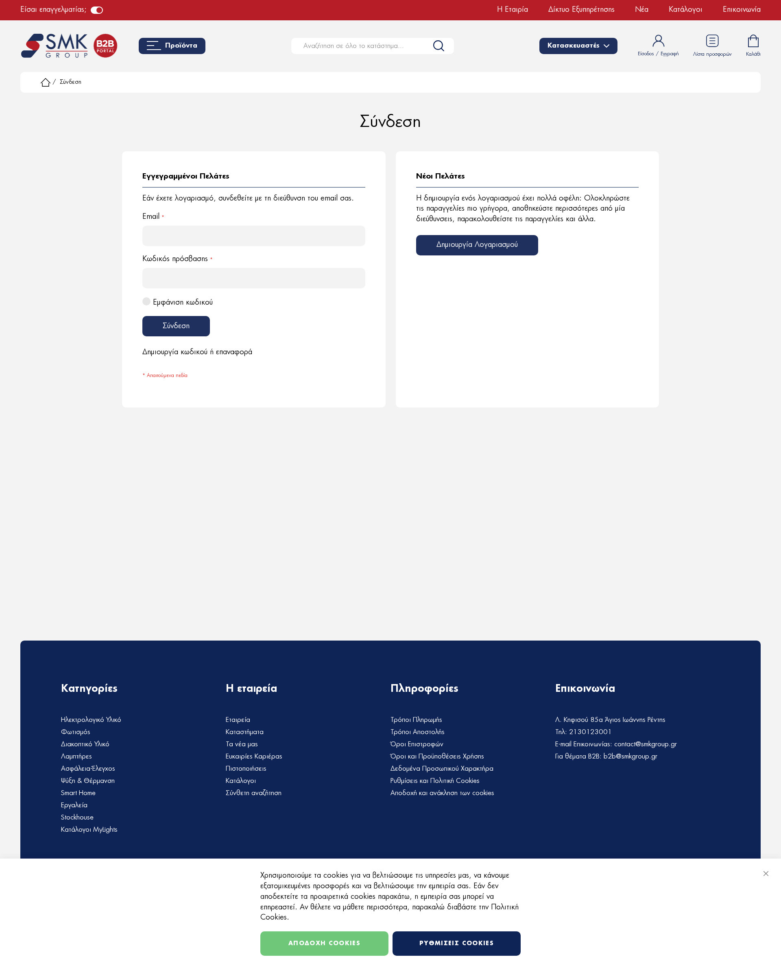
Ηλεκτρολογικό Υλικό (91, 720)
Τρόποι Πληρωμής (416, 720)
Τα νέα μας (242, 744)
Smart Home (78, 793)
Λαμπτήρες (76, 756)
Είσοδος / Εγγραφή (658, 53)
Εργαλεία (74, 805)
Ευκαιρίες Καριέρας (254, 756)
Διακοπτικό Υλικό (85, 744)
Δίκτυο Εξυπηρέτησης (581, 9)
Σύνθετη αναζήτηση (253, 793)
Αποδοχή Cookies (324, 943)
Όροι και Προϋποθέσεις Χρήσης (437, 756)
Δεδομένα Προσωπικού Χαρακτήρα (441, 768)
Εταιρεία (238, 720)
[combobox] (372, 46)
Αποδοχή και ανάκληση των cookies (442, 793)
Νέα (641, 9)
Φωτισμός (75, 732)
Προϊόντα (181, 46)
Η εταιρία (512, 9)
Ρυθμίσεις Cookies (456, 943)
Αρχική (45, 82)
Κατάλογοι (685, 9)
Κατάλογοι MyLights (89, 829)
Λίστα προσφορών (712, 54)
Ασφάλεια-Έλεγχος (88, 768)
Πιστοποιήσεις (246, 768)
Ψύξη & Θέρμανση (88, 781)
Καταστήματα (245, 732)
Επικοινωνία (742, 9)
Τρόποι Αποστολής (417, 732)
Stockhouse (77, 817)
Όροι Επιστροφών (416, 744)
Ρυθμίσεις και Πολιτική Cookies (435, 781)
